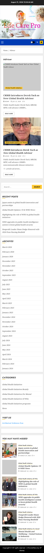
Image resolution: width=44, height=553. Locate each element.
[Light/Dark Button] (33, 42)
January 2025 (7, 312)
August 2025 (7, 280)
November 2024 (8, 322)
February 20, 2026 (26, 507)
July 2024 (6, 340)
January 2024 (7, 368)
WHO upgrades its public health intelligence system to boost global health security (29, 501)
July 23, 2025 (16, 101)
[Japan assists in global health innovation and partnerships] (9, 450)
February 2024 (8, 364)
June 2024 (6, 345)
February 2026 (8, 252)
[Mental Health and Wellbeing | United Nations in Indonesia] (9, 534)
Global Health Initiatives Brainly (15, 389)
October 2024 (7, 326)
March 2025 (7, 303)
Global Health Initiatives (14, 88)
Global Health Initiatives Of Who (15, 399)
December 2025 (8, 261)
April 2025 (6, 298)
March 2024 (7, 359)
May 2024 (6, 350)
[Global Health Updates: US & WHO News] (9, 467)
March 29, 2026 (25, 456)
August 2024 (7, 336)
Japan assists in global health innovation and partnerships (28, 450)
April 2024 (6, 354)
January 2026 (7, 256)
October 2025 (7, 270)
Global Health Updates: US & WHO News (18, 210)
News (4, 408)
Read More (9, 114)
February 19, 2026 (26, 522)
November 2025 (8, 266)
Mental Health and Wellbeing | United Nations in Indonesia (30, 533)
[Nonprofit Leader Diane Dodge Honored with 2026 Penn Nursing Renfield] (9, 517)
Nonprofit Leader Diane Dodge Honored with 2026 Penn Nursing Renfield (29, 517)
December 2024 (8, 317)
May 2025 (6, 294)
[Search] (37, 42)
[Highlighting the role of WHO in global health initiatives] (9, 484)
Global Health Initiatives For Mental (16, 142)
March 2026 (7, 247)
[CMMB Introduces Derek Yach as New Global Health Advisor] (22, 77)
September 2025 (8, 275)
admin (7, 101)
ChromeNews (32, 548)
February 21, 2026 (26, 489)
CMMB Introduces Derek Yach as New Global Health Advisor (21, 97)
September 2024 (8, 331)
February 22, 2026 (26, 471)
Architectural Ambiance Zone (12, 423)
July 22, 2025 (16, 156)
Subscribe (41, 42)
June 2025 (6, 289)
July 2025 (6, 284)
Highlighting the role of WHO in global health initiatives (28, 483)
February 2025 (8, 308)
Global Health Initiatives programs (16, 403)
